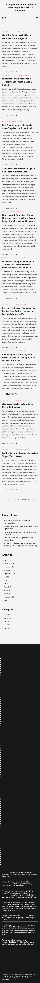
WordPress (5, 979)
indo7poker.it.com (8, 739)
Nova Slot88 (6, 794)
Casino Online (8, 615)
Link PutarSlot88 (8, 796)
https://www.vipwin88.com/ (12, 660)
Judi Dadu (5, 700)
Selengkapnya (11, 72)
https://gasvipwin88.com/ (11, 817)
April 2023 (7, 583)
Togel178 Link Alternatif (11, 808)
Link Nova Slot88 (8, 790)
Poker (4, 674)
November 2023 (9, 567)
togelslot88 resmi (8, 717)
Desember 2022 (9, 597)
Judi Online (7, 618)
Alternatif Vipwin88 (9, 861)
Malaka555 (6, 776)
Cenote (16, 978)
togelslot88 (6, 825)
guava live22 (6, 735)
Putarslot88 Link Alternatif (12, 851)
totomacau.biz (7, 823)
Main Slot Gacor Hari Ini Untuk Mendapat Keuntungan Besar (16, 37)
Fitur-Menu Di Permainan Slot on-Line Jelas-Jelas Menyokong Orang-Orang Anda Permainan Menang (18, 218)
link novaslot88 (7, 780)
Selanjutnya (25, 499)
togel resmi (6, 839)
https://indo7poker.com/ (11, 684)
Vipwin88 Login (7, 829)
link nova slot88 (8, 723)
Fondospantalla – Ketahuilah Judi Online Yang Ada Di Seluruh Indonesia (20, 7)
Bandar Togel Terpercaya (11, 672)
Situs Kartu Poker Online (11, 692)
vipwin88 (5, 811)
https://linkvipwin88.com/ (11, 815)
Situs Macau (6, 664)
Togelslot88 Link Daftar (11, 710)
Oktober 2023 (8, 570)
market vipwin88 (8, 753)
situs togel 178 (7, 727)
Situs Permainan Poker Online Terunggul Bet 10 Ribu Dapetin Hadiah (17, 82)
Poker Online (6, 75)
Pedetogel (6, 873)
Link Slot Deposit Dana (10, 772)
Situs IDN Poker (17, 925)
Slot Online (5, 31)
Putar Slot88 (6, 761)
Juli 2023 (6, 577)
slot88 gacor (6, 719)
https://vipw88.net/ (9, 757)
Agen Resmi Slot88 (9, 743)
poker (4, 731)
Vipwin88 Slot (7, 827)
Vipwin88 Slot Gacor (9, 662)
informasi (5, 725)
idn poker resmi (7, 737)
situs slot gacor (8, 821)
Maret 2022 (7, 600)
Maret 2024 (7, 560)
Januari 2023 (8, 594)
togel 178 (5, 733)
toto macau (6, 831)
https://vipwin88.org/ (10, 766)
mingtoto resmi (7, 751)
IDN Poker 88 (7, 774)
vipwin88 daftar (7, 786)
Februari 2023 (8, 590)
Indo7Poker (6, 686)
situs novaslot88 (8, 755)
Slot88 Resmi (7, 768)
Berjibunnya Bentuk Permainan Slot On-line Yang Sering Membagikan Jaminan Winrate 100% (19, 311)
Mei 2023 (7, 580)
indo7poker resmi (8, 711)
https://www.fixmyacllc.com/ (12, 759)
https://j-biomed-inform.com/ (12, 676)
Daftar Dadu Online (9, 708)
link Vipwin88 (7, 849)
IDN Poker (6, 696)
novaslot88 (6, 835)
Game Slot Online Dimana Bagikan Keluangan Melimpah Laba (18, 170)
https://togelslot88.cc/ (10, 784)
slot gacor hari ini (8, 864)
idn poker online (7, 688)
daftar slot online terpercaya (12, 721)
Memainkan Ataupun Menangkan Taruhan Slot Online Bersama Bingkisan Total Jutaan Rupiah (18, 264)
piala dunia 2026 (8, 862)
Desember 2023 (9, 563)
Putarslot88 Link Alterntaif (12, 853)
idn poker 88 (6, 713)
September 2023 (9, 573)
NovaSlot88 (6, 802)
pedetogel (6, 704)
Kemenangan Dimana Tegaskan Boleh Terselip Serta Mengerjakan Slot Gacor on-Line (18, 357)
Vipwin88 (5, 806)
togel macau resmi (8, 782)
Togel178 (5, 788)
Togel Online (6, 121)
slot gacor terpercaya (10, 670)
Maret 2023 (7, 587)
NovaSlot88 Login (8, 792)
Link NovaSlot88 (8, 800)
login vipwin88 (7, 810)
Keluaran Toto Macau (9, 702)
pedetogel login (8, 706)
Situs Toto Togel (8, 778)
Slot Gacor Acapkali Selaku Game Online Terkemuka (17, 405)
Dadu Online (6, 698)
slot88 (4, 749)
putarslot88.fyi (7, 798)
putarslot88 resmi (8, 715)
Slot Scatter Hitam (9, 745)
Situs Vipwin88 (7, 770)
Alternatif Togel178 (9, 833)
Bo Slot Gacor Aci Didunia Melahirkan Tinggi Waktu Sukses (20, 455)
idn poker (5, 694)
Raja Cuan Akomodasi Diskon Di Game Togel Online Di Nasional (17, 127)
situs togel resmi (8, 819)
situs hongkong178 (9, 729)
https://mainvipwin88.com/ (12, 813)
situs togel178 (7, 678)
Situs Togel (6, 668)
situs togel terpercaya (10, 666)
